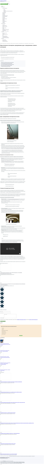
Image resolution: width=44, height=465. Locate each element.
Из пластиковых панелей (5, 15)
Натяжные (4, 20)
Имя (1, 311)
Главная (1, 43)
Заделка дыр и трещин (5, 26)
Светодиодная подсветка (5, 41)
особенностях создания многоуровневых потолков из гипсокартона (14, 148)
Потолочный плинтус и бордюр (6, 37)
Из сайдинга (4, 17)
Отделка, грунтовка (5, 25)
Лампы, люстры (4, 39)
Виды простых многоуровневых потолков (6, 65)
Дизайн (3, 28)
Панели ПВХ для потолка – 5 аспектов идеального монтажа (7, 412)
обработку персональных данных (21, 319)
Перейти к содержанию (3, 0)
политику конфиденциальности (33, 319)
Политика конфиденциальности (3, 462)
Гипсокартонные (4, 12)
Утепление (4, 24)
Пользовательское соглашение (10, 462)
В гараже (4, 10)
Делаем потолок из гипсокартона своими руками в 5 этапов (7, 443)
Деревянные (4, 13)
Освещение (2, 38)
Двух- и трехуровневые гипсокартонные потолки (7, 64)
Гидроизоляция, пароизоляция (6, 29)
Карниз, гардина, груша (5, 34)
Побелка (3, 329)
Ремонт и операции (3, 23)
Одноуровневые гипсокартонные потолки (6, 63)
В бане (4, 9)
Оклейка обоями (4, 331)
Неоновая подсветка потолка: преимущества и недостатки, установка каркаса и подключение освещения (5, 364)
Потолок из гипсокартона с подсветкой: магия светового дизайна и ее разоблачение (11, 381)
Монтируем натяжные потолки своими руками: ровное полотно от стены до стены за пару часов (5, 344)
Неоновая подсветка (5, 40)
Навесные (4, 19)
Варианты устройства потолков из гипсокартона (7, 62)
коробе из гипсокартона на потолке (6, 161)
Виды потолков (4, 43)
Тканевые (3, 22)
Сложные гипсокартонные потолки (5, 66)
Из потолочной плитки (5, 16)
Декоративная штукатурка (5, 330)
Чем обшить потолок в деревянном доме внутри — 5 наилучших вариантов (10, 433)
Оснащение (2, 31)
